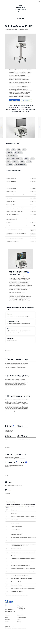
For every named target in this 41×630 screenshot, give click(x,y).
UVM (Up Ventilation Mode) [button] (20, 164)
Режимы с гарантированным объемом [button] (14, 158)
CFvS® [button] (8, 161)
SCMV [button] (13, 149)
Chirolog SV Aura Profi (21, 609)
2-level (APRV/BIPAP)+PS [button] (11, 155)
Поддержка (7, 619)
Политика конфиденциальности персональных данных (15, 627)
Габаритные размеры (20, 16)
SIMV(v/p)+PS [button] (9, 152)
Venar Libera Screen (9, 609)
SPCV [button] (24, 149)
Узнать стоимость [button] (14, 100)
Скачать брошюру (26, 100)
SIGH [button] (32, 158)
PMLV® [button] (26, 158)
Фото (20, 5)
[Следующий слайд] (39, 127)
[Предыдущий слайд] (1, 127)
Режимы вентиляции (20, 7)
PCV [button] (19, 149)
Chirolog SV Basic (20, 607)
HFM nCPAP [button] (15, 161)
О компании (7, 615)
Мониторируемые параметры (18, 272)
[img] (20, 259)
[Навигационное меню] (39, 1)
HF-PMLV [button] (29, 161)
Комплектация (20, 18)
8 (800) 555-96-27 (20, 615)
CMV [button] (8, 149)
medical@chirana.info (21, 617)
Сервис (6, 617)
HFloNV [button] (22, 161)
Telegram (19, 619)
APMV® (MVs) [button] (9, 164)
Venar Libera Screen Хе (10, 611)
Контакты (7, 621)
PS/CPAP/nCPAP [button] (18, 152)
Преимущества (20, 13)
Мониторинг (20, 11)
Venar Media (7, 607)
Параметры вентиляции (21, 9)
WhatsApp (19, 621)
